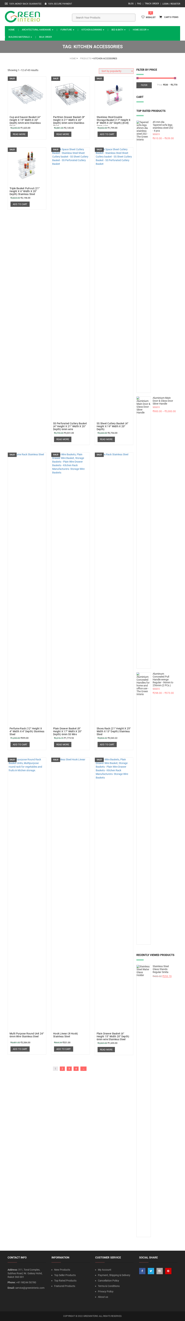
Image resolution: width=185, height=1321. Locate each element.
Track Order (152, 3)
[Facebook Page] (142, 1271)
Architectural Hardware (36, 29)
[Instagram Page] (159, 1271)
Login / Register (171, 4)
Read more (19, 134)
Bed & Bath (117, 29)
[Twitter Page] (151, 1271)
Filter (144, 85)
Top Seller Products (65, 1275)
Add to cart (107, 134)
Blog (131, 3)
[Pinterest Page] (168, 1271)
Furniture (66, 29)
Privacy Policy (105, 1291)
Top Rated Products (65, 1280)
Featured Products (64, 1286)
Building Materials (19, 37)
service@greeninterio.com (29, 1287)
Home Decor (140, 29)
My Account (104, 1269)
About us (103, 1296)
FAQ (139, 3)
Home (11, 29)
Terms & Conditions (109, 1286)
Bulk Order (45, 37)
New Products (62, 1269)
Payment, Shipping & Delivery (114, 1275)
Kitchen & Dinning (91, 29)
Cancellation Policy (108, 1280)
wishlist (151, 17)
